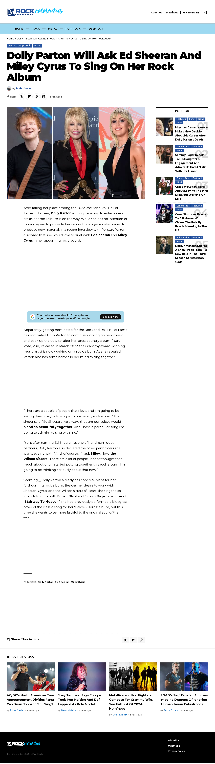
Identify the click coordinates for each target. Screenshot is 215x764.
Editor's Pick (183, 146)
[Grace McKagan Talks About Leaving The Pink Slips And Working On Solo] (164, 186)
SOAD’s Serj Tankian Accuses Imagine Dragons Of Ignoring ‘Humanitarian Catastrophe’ (184, 699)
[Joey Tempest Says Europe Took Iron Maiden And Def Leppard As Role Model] (82, 676)
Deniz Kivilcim (68, 710)
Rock (37, 45)
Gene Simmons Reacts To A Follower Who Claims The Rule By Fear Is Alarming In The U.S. (191, 222)
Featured (181, 119)
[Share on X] (22, 96)
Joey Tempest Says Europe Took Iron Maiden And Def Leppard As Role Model (79, 699)
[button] (205, 12)
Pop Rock (25, 45)
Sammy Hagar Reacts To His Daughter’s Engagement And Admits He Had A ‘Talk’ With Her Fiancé (190, 163)
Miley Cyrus (78, 582)
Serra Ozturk (171, 710)
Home (10, 38)
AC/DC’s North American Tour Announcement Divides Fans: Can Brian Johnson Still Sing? (30, 699)
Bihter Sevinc (24, 88)
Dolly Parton (46, 582)
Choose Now (110, 316)
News (11, 45)
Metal (192, 119)
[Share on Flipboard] (29, 96)
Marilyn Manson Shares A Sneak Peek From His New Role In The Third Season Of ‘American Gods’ (191, 254)
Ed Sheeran (62, 582)
